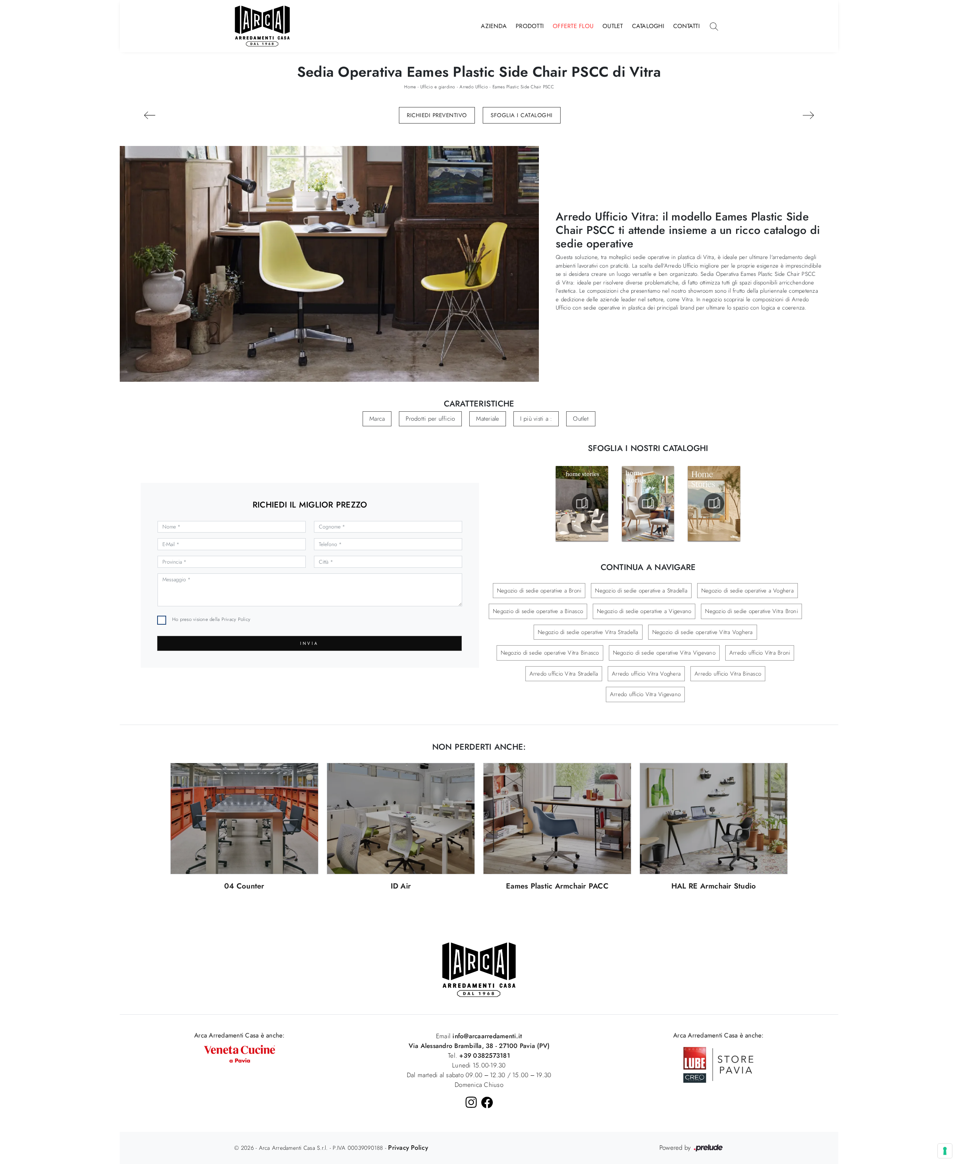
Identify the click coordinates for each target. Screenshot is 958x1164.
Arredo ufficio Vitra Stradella (564, 674)
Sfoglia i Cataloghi (522, 115)
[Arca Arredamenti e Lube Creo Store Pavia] (718, 1064)
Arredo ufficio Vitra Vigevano (645, 694)
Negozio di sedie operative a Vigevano (644, 611)
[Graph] (808, 115)
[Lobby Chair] (149, 115)
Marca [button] (377, 418)
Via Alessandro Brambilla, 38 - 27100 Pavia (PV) (479, 1045)
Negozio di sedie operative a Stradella (641, 590)
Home (410, 86)
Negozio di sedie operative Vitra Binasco (550, 653)
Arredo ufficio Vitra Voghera (646, 674)
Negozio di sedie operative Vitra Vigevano (664, 653)
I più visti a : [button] (536, 418)
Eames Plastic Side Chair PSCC (523, 86)
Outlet (612, 26)
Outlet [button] (581, 418)
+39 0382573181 (484, 1055)
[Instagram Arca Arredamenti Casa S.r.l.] (471, 1102)
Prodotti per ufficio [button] (430, 418)
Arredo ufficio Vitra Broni (759, 653)
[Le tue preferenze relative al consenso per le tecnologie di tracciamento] (945, 1151)
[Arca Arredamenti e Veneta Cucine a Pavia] (239, 1052)
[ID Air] (401, 818)
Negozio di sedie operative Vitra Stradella (588, 632)
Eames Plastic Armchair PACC (557, 886)
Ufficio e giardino (437, 86)
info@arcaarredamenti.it (486, 1036)
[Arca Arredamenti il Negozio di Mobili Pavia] (479, 969)
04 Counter (244, 886)
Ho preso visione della (211, 619)
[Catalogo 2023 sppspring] (581, 503)
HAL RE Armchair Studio (713, 886)
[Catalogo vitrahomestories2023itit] (714, 503)
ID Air (401, 886)
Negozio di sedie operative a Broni (539, 590)
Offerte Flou (573, 26)
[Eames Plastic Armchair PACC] (557, 818)
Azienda (494, 26)
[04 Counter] (244, 818)
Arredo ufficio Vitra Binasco (728, 674)
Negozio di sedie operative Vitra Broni (751, 611)
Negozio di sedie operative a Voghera (747, 590)
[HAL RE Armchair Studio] (714, 818)
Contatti (686, 26)
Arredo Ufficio (474, 86)
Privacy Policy (236, 619)
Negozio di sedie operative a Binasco (538, 611)
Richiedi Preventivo (437, 115)
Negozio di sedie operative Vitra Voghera (702, 632)
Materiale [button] (487, 418)
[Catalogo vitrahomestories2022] (648, 503)
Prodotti (530, 26)
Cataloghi (648, 26)
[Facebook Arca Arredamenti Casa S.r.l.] (487, 1102)
